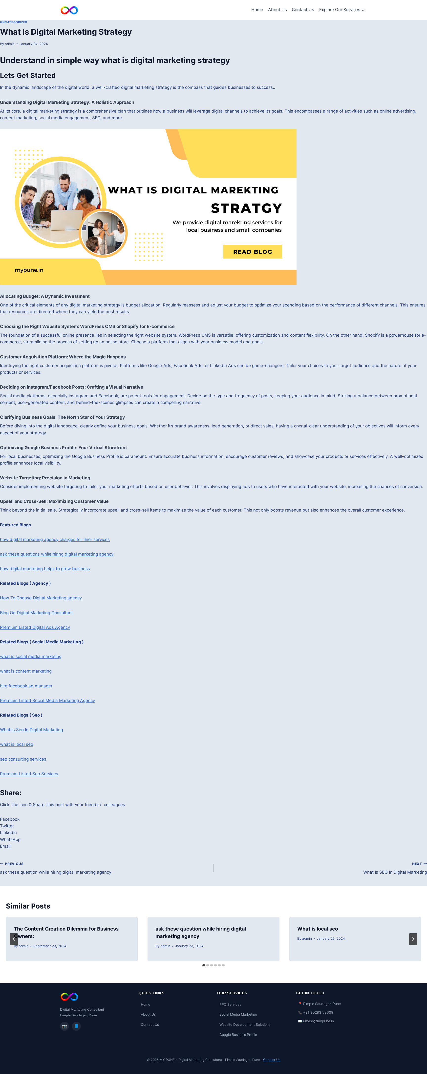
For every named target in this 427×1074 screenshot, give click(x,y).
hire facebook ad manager (26, 685)
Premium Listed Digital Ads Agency (35, 627)
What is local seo (317, 929)
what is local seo (16, 744)
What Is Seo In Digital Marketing (31, 729)
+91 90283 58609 (318, 1012)
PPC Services (230, 1004)
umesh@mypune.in (318, 1021)
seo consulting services (23, 759)
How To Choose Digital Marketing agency (41, 597)
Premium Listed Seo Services (29, 773)
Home (257, 9)
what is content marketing (26, 671)
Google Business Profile (238, 1034)
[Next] (413, 939)
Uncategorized (13, 22)
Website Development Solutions (244, 1024)
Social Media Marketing (238, 1014)
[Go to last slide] (14, 939)
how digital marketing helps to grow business (45, 568)
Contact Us (303, 9)
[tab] (203, 965)
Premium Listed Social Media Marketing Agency (47, 700)
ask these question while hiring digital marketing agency (55, 868)
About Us (277, 9)
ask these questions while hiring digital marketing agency (56, 554)
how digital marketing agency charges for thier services (55, 539)
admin (10, 44)
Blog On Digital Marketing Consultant (36, 612)
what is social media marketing (31, 656)
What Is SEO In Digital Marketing (395, 868)
